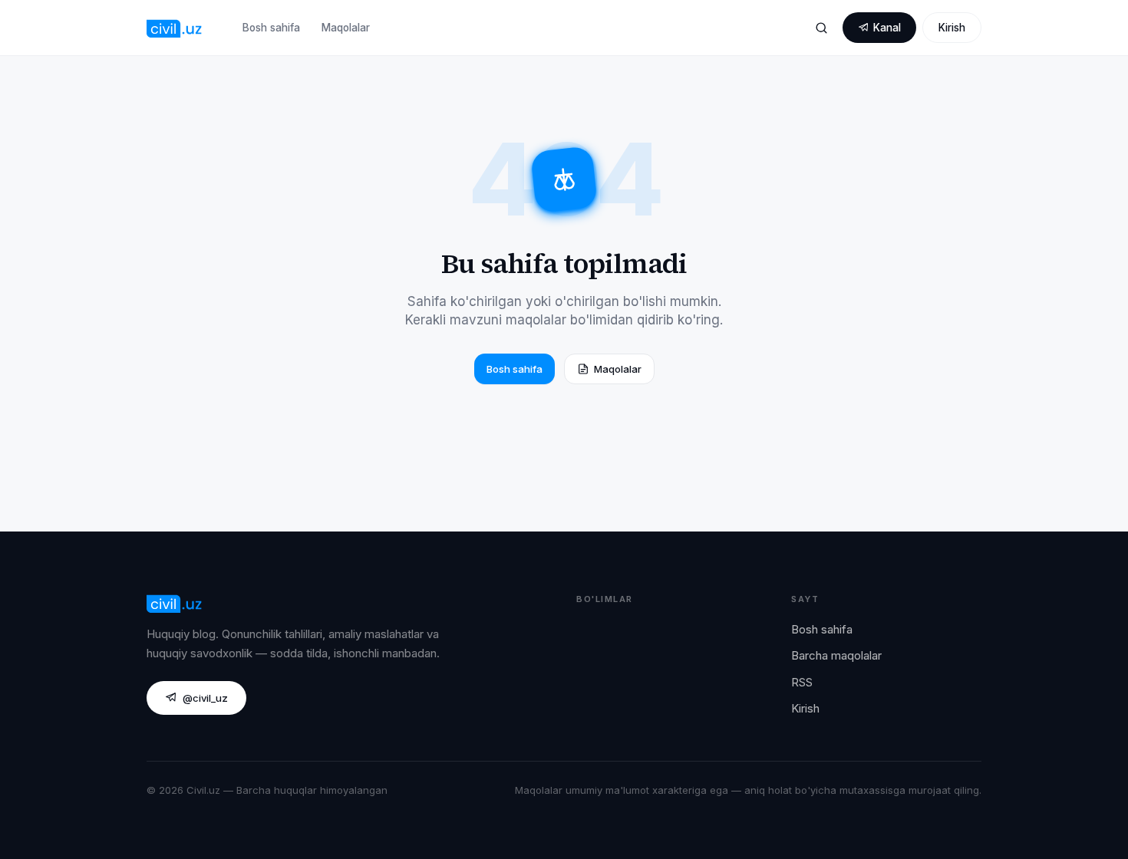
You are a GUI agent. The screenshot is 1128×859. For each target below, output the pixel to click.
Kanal (887, 27)
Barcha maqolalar (836, 655)
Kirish (951, 27)
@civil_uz (205, 698)
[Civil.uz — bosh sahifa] (175, 28)
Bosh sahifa (271, 27)
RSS (802, 682)
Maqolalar (346, 27)
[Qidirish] (821, 27)
